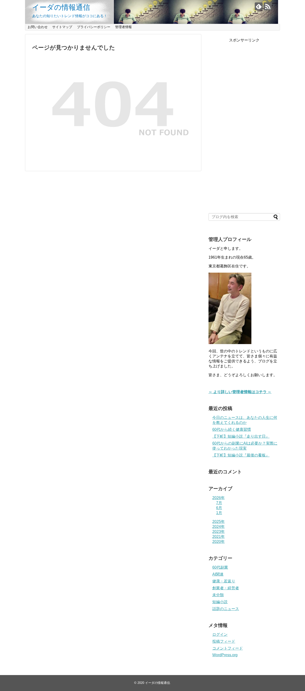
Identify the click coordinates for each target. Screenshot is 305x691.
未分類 (218, 595)
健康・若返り (223, 581)
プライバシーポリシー (93, 27)
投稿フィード (223, 641)
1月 (219, 513)
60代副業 (220, 567)
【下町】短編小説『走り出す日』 (240, 436)
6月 (219, 508)
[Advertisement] (244, 126)
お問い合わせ (38, 27)
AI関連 (218, 574)
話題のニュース (225, 609)
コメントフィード (227, 648)
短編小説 (220, 602)
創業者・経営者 (225, 588)
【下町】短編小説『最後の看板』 (240, 455)
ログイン (220, 634)
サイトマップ (62, 27)
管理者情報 (123, 27)
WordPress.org (225, 655)
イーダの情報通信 (61, 7)
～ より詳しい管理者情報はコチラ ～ (239, 392)
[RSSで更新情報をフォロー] (268, 6)
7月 (219, 503)
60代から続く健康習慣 (231, 429)
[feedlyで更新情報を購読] (259, 6)
